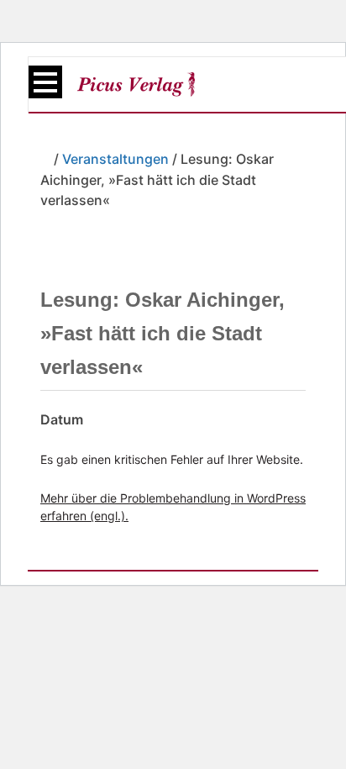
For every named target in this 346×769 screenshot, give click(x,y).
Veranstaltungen (115, 158)
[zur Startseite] (136, 84)
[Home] (45, 158)
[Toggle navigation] (45, 82)
